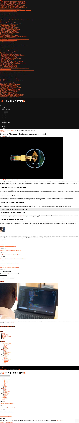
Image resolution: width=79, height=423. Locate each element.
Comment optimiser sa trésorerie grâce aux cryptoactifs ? (9, 67)
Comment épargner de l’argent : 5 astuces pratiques (8, 57)
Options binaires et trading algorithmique (7, 52)
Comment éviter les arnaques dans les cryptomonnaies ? (9, 77)
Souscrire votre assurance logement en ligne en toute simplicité (10, 54)
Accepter (58, 420)
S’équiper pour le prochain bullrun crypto (7, 59)
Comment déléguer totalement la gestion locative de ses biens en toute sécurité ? (13, 2)
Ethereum (6, 111)
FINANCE (4, 356)
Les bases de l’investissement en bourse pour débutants (9, 27)
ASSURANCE (4, 126)
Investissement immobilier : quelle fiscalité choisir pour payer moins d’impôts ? (13, 7)
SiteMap (19, 369)
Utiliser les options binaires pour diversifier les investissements (10, 9)
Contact (3, 128)
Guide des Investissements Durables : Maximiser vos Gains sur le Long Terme (13, 36)
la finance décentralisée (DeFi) (22, 215)
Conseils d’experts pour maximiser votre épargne (8, 92)
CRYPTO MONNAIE (6, 109)
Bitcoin (5, 110)
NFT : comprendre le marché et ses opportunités (8, 16)
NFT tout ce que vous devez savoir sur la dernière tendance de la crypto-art (12, 71)
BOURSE (4, 117)
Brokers (5, 121)
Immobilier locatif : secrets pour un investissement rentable (10, 29)
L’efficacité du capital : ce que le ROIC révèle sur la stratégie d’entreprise (12, 5)
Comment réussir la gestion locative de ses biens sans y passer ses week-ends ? (13, 3)
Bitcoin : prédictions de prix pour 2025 (6, 88)
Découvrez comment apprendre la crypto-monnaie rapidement (10, 78)
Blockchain (6, 112)
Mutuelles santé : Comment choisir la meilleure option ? (9, 30)
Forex (5, 119)
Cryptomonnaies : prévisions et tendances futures (8, 56)
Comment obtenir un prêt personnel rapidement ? (8, 75)
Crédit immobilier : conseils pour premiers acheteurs (9, 24)
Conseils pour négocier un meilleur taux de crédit (8, 28)
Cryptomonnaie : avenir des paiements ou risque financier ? (10, 8)
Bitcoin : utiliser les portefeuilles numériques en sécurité (9, 49)
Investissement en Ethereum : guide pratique (7, 42)
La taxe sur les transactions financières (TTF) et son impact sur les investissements (14, 44)
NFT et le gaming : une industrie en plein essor (8, 37)
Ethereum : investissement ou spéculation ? (9, 267)
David (4, 136)
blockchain (47, 221)
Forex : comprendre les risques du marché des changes (9, 40)
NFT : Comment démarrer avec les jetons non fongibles (9, 91)
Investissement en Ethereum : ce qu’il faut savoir (8, 17)
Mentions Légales (5, 334)
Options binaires (7, 120)
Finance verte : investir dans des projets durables (8, 25)
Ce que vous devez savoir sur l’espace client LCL (8, 65)
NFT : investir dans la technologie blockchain (7, 26)
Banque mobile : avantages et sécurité (6, 48)
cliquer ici (12, 322)
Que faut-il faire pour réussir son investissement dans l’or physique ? (11, 80)
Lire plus (61, 420)
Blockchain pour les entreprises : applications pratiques (9, 32)
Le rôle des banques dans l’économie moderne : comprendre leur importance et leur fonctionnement (17, 70)
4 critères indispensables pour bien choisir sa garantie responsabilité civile (12, 1)
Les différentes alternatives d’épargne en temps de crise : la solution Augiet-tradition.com (15, 74)
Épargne (5, 124)
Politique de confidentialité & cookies (6, 422)
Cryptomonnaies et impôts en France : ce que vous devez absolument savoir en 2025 (14, 39)
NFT (5, 114)
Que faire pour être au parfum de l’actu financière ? (8, 93)
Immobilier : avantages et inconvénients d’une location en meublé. (11, 97)
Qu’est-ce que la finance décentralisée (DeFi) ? (8, 83)
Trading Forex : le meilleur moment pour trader (8, 53)
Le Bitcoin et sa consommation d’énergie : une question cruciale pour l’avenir (13, 63)
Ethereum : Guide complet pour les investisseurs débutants (10, 89)
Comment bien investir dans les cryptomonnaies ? (8, 76)
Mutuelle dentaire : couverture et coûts (6, 47)
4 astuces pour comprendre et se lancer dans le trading (9, 62)
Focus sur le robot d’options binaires (6, 81)
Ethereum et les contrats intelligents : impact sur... (11, 250)
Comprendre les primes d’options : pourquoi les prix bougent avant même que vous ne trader (15, 10)
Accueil (3, 107)
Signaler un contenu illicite (6, 336)
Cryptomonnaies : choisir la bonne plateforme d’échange (9, 96)
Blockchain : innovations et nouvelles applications (8, 15)
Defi (5, 113)
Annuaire (3, 337)
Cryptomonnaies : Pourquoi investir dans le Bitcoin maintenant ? (11, 87)
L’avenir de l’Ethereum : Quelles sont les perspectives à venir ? (10, 58)
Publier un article (5, 335)
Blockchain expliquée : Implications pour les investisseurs (10, 90)
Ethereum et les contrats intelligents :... (7, 403)
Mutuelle (5, 127)
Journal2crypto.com (3, 369)
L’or (5, 125)
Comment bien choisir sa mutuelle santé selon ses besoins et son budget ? (12, 55)
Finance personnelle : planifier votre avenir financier (9, 35)
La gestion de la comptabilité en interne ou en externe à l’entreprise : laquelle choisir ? (14, 68)
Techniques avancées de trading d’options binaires (8, 85)
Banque (6, 358)
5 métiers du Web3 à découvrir (5, 60)
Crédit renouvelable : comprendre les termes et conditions (9, 45)
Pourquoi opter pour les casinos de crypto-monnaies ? (9, 82)
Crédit (5, 116)
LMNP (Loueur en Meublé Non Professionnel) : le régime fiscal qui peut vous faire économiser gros (17, 19)
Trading (5, 118)
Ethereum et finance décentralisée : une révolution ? (8, 31)
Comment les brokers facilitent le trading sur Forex (8, 11)
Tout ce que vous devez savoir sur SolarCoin (7, 64)
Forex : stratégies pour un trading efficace (7, 20)
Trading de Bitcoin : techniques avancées (7, 41)
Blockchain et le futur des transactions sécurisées (8, 12)
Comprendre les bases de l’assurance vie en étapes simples (10, 79)
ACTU (3, 108)
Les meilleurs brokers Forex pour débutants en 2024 (9, 86)
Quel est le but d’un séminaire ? (5, 69)
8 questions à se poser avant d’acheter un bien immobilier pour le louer (12, 6)
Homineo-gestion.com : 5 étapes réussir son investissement (10, 84)
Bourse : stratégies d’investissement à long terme (8, 46)
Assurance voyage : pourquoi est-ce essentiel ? (8, 51)
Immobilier (6, 123)
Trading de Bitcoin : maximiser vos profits (7, 18)
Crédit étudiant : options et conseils (6, 34)
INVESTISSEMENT (6, 122)
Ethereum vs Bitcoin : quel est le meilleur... (9, 263)
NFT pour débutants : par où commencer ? (7, 33)
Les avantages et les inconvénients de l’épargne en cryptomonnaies (11, 61)
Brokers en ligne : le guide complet (6, 21)
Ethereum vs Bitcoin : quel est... (6, 416)
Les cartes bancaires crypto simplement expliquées (8, 66)
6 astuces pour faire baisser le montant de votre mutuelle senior (10, 4)
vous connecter (6, 273)
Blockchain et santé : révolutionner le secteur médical (9, 38)
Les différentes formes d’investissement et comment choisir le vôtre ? (11, 95)
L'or (5, 362)
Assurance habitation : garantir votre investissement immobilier (10, 23)
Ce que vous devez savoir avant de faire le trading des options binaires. (12, 94)
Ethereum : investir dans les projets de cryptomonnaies (9, 50)
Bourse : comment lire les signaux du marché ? (8, 22)
